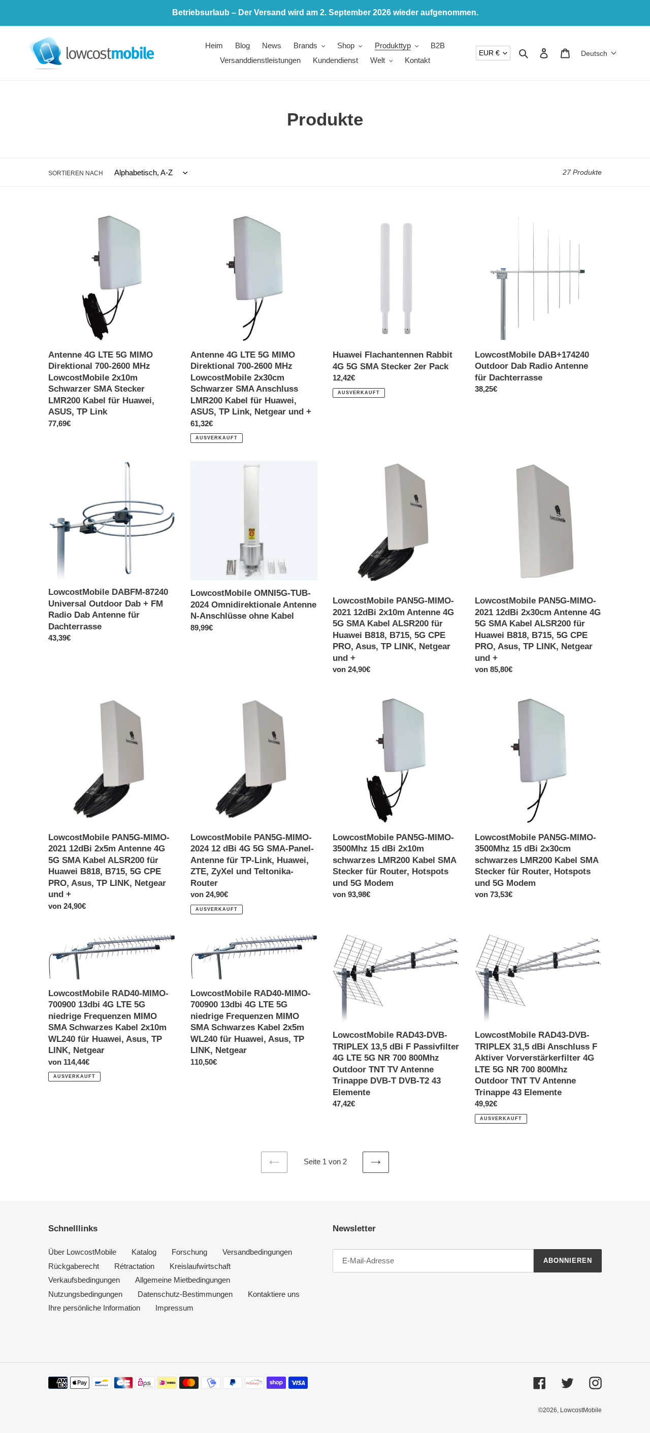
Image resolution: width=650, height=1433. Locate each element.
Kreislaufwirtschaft (200, 1266)
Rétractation (134, 1266)
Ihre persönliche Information (94, 1307)
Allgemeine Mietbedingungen (182, 1280)
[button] (599, 53)
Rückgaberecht (73, 1266)
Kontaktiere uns (274, 1294)
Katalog (144, 1252)
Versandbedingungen (257, 1252)
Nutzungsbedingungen (85, 1294)
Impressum (174, 1307)
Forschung (189, 1252)
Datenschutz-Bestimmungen (185, 1294)
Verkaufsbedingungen (84, 1280)
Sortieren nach (75, 173)
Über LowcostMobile (82, 1252)
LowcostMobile (581, 1410)
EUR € (489, 53)
